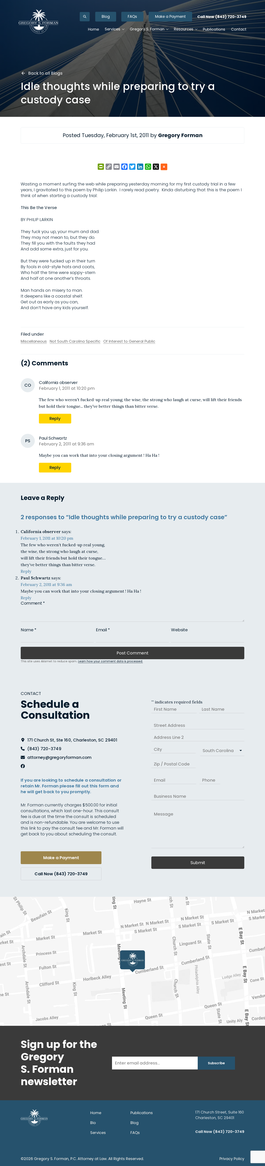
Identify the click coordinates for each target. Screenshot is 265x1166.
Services (98, 1132)
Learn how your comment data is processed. (110, 661)
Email (103, 630)
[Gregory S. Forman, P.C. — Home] (38, 21)
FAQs (132, 16)
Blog (106, 16)
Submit (197, 863)
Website (179, 630)
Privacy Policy (231, 1158)
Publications (214, 29)
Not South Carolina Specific (75, 341)
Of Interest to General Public (129, 341)
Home (93, 29)
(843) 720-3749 (44, 749)
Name (28, 630)
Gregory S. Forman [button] (147, 29)
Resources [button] (183, 29)
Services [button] (112, 29)
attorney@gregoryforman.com (59, 757)
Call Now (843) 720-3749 (221, 16)
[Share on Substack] (164, 167)
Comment (33, 603)
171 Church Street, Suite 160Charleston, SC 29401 (219, 1115)
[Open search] (85, 16)
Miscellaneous (34, 341)
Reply (55, 418)
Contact (238, 29)
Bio (93, 1122)
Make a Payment (170, 16)
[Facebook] (23, 766)
